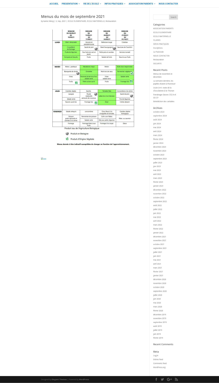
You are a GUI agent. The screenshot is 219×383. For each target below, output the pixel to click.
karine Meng (48, 21)
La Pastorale (158, 52)
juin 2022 (157, 213)
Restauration (111, 21)
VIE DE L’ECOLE (91, 4)
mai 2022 (157, 217)
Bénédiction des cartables (163, 101)
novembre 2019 (159, 318)
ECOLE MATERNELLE (96, 21)
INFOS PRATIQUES (114, 4)
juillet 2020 (157, 295)
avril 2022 (157, 221)
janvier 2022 (158, 232)
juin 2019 (157, 334)
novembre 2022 (159, 193)
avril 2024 (157, 131)
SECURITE (157, 63)
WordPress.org (159, 367)
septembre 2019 (160, 322)
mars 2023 (157, 178)
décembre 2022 (159, 190)
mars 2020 (157, 306)
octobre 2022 (158, 197)
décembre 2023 (159, 147)
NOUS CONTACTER (168, 4)
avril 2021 (157, 264)
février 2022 (158, 228)
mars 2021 (157, 267)
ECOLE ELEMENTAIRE (77, 21)
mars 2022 (157, 225)
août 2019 (157, 326)
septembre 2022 (160, 201)
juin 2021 (157, 256)
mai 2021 (157, 260)
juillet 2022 (157, 209)
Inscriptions (158, 48)
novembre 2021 (159, 240)
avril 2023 (157, 174)
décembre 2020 (159, 279)
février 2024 (158, 139)
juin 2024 (157, 123)
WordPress (84, 379)
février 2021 (158, 271)
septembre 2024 (160, 116)
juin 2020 (157, 299)
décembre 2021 (159, 236)
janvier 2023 (158, 186)
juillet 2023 (157, 162)
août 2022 (157, 205)
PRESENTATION (70, 4)
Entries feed (158, 359)
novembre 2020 (159, 283)
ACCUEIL (54, 4)
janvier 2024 (158, 143)
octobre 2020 (158, 287)
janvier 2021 (158, 275)
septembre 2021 (160, 248)
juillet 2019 (157, 330)
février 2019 (158, 338)
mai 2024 (157, 127)
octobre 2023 (158, 154)
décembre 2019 (159, 314)
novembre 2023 (159, 151)
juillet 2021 (157, 252)
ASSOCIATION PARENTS (141, 4)
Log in (155, 355)
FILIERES (156, 40)
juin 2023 (157, 166)
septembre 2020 (160, 291)
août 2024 (157, 119)
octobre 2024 (158, 112)
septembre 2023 (160, 158)
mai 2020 (157, 303)
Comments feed (160, 363)
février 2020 (158, 310)
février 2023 (158, 182)
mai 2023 (157, 170)
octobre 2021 (158, 244)
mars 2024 (157, 135)
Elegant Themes (59, 379)
